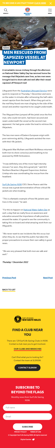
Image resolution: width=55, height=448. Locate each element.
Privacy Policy (20, 432)
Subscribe (27, 426)
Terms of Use (35, 432)
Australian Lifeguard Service (34, 91)
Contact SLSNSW (27, 367)
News (6, 48)
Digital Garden (26, 439)
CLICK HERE (40, 3)
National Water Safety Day (35, 210)
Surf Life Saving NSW (12, 184)
